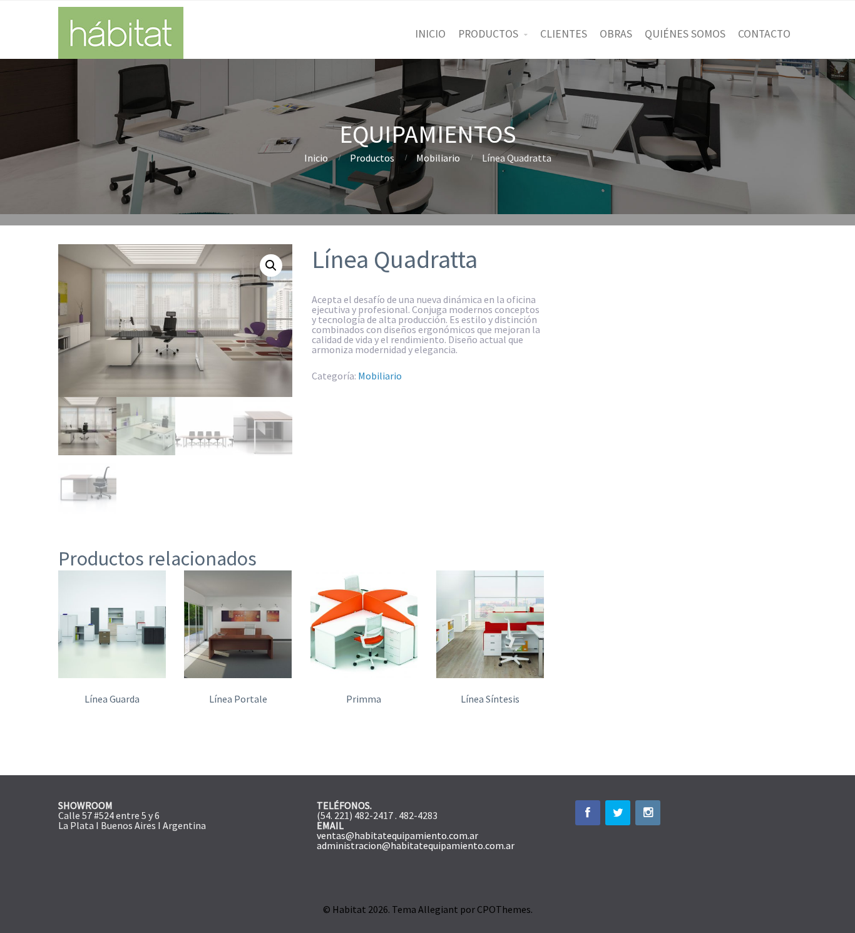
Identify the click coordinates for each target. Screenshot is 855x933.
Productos (372, 158)
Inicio (316, 158)
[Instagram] (647, 812)
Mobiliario (438, 158)
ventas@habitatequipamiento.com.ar (397, 835)
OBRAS (616, 34)
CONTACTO (764, 34)
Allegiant (438, 909)
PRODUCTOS (488, 34)
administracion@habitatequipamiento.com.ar (416, 845)
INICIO (430, 34)
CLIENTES (563, 34)
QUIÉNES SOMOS (685, 34)
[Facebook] (587, 812)
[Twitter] (617, 812)
